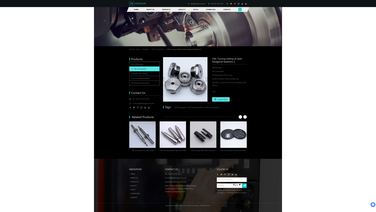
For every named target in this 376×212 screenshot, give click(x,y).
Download (211, 9)
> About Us (133, 178)
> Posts (132, 189)
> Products (134, 182)
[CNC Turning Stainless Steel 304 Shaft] (173, 134)
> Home (132, 174)
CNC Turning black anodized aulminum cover (233, 150)
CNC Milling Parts (137, 64)
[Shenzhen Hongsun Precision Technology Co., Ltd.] (137, 3)
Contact (227, 9)
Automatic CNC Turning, (179, 205)
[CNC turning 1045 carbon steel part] (203, 134)
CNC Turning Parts (158, 49)
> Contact (133, 197)
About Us (150, 9)
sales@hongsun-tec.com (197, 4)
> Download (134, 193)
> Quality (133, 186)
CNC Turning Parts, (193, 205)
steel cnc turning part (212, 107)
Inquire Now (223, 99)
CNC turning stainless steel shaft (142, 150)
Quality (181, 9)
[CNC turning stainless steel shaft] (142, 134)
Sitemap (244, 193)
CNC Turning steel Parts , (196, 107)
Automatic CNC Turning (139, 73)
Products (166, 9)
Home (136, 9)
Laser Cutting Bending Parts (140, 78)
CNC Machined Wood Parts (140, 83)
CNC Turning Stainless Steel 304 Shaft (173, 150)
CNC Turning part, (180, 107)
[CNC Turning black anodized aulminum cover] (233, 134)
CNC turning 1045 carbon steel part (203, 150)
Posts (195, 9)
